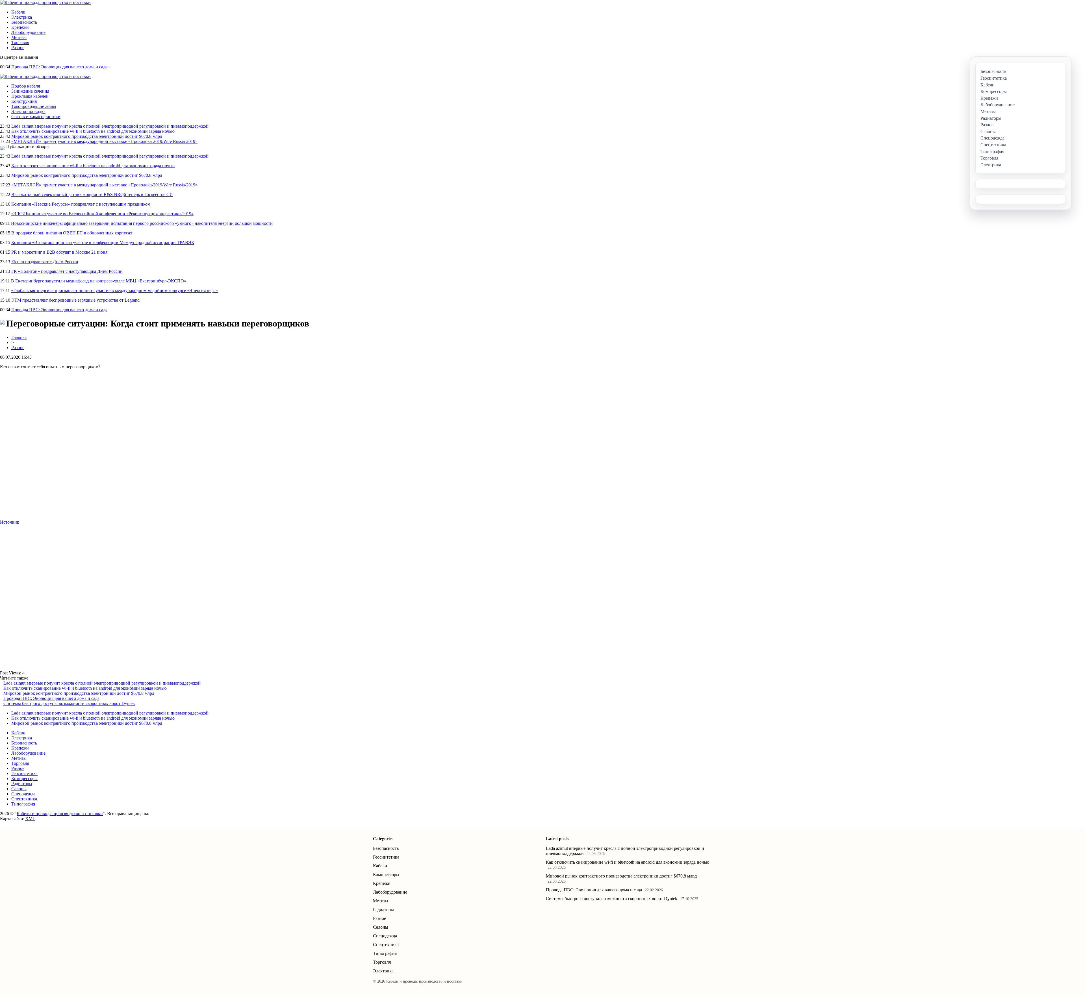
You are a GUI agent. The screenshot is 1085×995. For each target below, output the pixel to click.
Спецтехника (24, 798)
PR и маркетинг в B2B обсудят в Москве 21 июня (59, 252)
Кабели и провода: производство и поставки (60, 813)
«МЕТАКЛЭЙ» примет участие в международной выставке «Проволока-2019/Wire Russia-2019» (104, 141)
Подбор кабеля (25, 86)
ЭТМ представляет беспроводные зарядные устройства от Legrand (75, 300)
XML (30, 818)
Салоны (19, 788)
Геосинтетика (24, 773)
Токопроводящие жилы (33, 106)
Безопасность (24, 22)
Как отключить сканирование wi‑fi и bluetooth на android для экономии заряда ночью (93, 131)
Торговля (20, 42)
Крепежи (20, 27)
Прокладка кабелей (30, 96)
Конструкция (24, 101)
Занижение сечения (30, 91)
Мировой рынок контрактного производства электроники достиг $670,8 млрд (86, 136)
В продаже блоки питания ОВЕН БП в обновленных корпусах (71, 232)
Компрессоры (24, 778)
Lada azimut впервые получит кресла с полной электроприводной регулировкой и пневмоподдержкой (110, 126)
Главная (19, 337)
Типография (23, 804)
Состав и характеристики (35, 116)
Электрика (21, 17)
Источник (9, 522)
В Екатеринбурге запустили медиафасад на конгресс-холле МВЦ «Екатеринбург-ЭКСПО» (98, 280)
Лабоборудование (28, 32)
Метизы (19, 37)
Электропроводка (28, 111)
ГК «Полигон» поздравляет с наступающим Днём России (67, 271)
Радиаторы (21, 783)
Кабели (18, 12)
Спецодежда (23, 793)
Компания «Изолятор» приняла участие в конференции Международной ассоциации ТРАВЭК (102, 242)
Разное (17, 47)
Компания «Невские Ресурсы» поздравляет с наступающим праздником (80, 204)
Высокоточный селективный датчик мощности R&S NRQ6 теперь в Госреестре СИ (92, 194)
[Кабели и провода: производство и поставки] (45, 2)
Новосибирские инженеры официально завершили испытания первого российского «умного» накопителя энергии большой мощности (142, 223)
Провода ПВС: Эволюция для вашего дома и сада (59, 66)
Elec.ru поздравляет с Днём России (44, 261)
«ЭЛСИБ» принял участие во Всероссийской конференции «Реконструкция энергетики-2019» (102, 213)
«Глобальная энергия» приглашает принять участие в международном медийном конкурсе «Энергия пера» (114, 290)
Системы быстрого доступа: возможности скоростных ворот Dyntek (69, 703)
